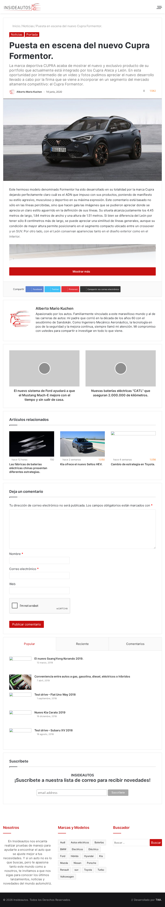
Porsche (91, 862)
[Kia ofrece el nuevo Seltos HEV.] (82, 444)
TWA (158, 899)
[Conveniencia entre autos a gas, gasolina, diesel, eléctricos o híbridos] (20, 682)
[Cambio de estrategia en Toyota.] (133, 444)
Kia (101, 856)
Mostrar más (82, 271)
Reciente (82, 644)
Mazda (64, 862)
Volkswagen (67, 876)
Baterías (99, 842)
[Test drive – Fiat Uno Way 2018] (20, 700)
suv (76, 869)
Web (12, 584)
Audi (62, 842)
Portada (32, 34)
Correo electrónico (24, 569)
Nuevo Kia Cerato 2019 (49, 712)
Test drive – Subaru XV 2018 (53, 730)
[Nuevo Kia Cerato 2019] (20, 718)
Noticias (28, 26)
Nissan (77, 862)
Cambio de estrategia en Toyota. (133, 464)
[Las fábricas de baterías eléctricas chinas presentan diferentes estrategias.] (31, 444)
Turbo (101, 869)
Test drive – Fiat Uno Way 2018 (55, 694)
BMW (63, 849)
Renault (64, 869)
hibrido (74, 856)
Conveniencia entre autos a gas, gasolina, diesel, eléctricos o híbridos (82, 676)
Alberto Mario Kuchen (29, 91)
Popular (29, 644)
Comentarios (135, 644)
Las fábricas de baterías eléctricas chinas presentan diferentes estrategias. (28, 467)
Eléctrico (93, 849)
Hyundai (89, 856)
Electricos (77, 849)
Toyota (88, 869)
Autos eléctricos (80, 842)
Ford (62, 856)
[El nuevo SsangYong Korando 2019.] (20, 664)
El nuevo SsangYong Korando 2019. (58, 658)
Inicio (16, 26)
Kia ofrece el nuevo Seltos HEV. (81, 464)
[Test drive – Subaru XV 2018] (20, 735)
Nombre (16, 554)
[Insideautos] (22, 7)
